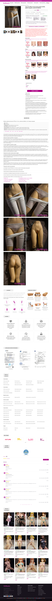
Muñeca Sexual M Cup (29, 415)
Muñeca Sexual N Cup (40, 415)
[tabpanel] (26, 484)
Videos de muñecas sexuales (31, 589)
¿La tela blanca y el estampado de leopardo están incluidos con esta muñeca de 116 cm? (15, 173)
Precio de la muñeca (42, 2)
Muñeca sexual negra (28, 389)
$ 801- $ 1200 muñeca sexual (41, 421)
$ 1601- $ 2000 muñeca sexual (18, 423)
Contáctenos (39, 588)
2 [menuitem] (23, 504)
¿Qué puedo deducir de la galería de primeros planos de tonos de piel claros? (14, 171)
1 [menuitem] (22, 504)
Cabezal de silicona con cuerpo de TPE (31, 397)
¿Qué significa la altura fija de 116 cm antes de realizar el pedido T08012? (13, 169)
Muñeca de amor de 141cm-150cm (19, 403)
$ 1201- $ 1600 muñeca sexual (7, 423)
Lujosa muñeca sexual (17, 421)
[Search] (45, 3)
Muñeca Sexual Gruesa (6, 384)
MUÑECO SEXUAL (39, 382)
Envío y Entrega (40, 594)
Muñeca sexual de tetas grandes (32, 587)
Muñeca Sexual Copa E (29, 411)
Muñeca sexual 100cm (17, 401)
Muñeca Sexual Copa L (17, 415)
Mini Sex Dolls (19, 588)
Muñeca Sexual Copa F (40, 411)
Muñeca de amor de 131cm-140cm (8, 403)
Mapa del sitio (34, 600)
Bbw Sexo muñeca (6, 382)
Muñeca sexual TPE (17, 397)
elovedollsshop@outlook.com (37, 0)
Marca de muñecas (23, 2)
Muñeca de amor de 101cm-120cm (30, 401)
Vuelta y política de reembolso (42, 593)
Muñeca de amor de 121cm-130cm (41, 401)
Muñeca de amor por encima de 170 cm (8, 405)
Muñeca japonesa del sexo (18, 389)
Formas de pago (40, 589)
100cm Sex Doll (19, 592)
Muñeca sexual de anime (7, 389)
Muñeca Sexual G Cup (6, 413)
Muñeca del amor (6, 5)
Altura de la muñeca (30, 2)
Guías (15, 429)
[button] (7, 494)
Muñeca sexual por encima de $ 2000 (30, 423)
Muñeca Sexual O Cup (6, 417)
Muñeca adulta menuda (18, 382)
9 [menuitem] (29, 504)
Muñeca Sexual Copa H (18, 413)
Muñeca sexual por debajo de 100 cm (8, 401)
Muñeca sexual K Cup (6, 415)
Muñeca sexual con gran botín (18, 384)
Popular (47, 2)
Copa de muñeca (36, 2)
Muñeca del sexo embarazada (29, 384)
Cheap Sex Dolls (19, 587)
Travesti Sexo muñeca (28, 382)
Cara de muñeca (11, 2)
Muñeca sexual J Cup (40, 413)
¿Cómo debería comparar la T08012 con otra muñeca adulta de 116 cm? (13, 176)
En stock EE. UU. (6, 429)
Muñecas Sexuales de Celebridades (8, 392)
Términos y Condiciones (41, 592)
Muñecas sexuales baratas (7, 421)
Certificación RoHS (26, 368)
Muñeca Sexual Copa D (18, 411)
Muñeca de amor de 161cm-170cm (41, 403)
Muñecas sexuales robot (40, 389)
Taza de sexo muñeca (28, 413)
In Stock (18, 594)
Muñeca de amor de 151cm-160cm (30, 403)
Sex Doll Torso (19, 589)
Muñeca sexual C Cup (6, 411)
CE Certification (11, 368)
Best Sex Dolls (19, 593)
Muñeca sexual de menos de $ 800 (30, 421)
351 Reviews (8, 458)
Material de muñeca (17, 2)
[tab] (5, 461)
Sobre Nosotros (40, 587)
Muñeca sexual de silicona (7, 397)
